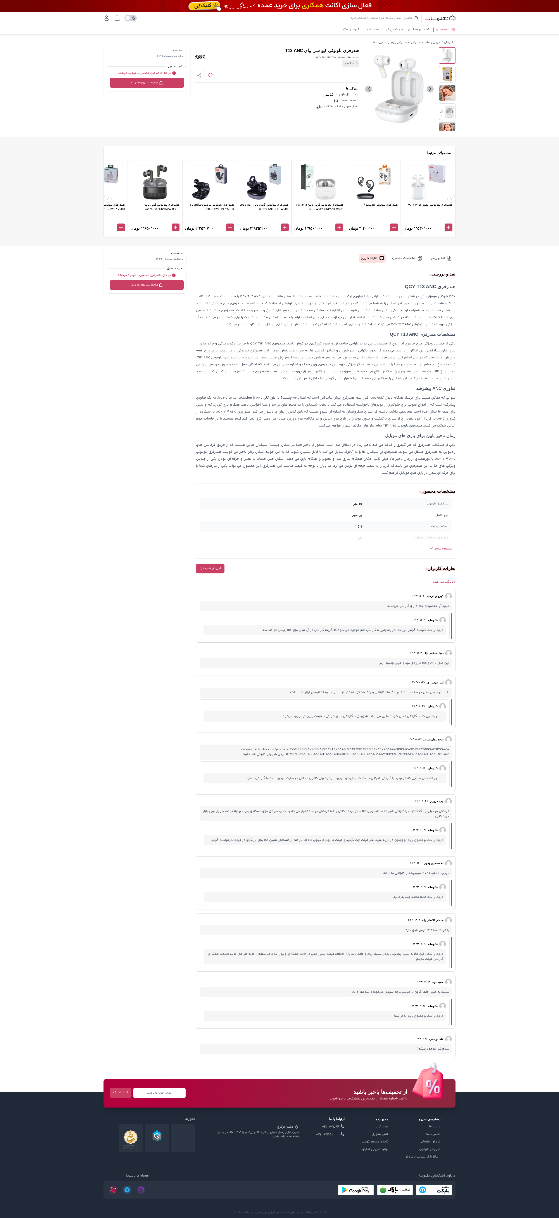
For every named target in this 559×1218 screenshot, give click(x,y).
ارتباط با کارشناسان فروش (422, 1156)
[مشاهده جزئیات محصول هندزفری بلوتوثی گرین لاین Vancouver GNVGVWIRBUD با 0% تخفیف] (155, 220)
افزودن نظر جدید (210, 568)
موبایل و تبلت (432, 42)
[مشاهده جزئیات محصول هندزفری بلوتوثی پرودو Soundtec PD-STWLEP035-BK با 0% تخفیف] (209, 220)
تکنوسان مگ (351, 29)
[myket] (434, 1190)
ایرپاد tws (378, 42)
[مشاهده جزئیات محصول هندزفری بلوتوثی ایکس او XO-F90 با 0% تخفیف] (428, 220)
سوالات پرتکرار (393, 29)
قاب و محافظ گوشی (374, 1141)
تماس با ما (372, 29)
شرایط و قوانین (429, 1149)
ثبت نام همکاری (418, 29)
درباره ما (434, 1126)
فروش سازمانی (429, 1141)
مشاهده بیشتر (443, 548)
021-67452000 (327, 1134)
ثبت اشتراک (120, 1092)
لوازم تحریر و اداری (375, 1149)
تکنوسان (449, 42)
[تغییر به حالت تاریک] (130, 18)
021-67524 (330, 1127)
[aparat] (113, 1189)
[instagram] (141, 1189)
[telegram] (127, 1189)
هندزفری (416, 42)
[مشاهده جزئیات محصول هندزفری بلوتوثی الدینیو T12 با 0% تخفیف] (373, 220)
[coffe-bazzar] (395, 1190)
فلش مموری (380, 1134)
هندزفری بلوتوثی (397, 42)
